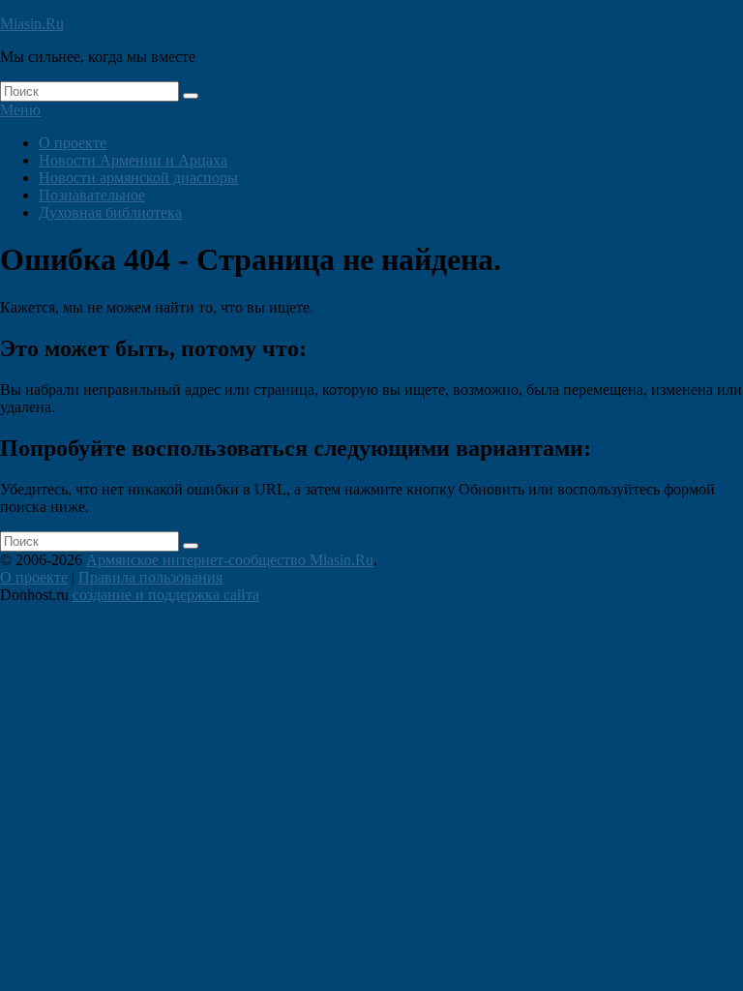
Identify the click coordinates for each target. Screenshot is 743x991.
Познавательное (92, 195)
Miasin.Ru (32, 23)
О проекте (72, 143)
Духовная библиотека (110, 212)
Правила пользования (150, 577)
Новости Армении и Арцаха (133, 160)
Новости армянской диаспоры (138, 177)
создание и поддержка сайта (166, 594)
